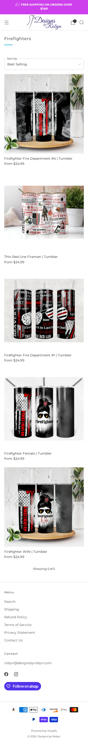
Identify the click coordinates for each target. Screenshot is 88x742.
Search (9, 601)
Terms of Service (17, 625)
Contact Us (13, 640)
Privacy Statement (19, 632)
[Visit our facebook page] (6, 674)
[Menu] (6, 22)
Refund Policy (15, 617)
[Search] (81, 22)
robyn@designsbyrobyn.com (28, 663)
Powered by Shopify (44, 730)
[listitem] (44, 7)
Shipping (11, 609)
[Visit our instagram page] (16, 674)
